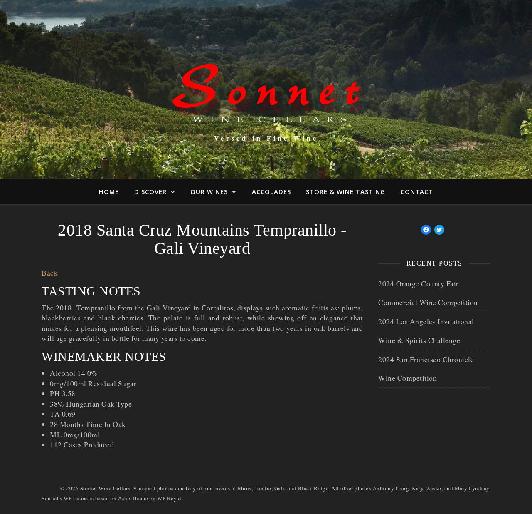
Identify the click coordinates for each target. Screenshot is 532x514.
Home (109, 191)
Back (50, 273)
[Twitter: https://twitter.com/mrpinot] (439, 230)
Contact (417, 191)
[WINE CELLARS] (266, 82)
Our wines (209, 191)
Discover (150, 191)
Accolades (271, 191)
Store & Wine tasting (345, 191)
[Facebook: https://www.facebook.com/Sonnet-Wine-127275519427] (426, 230)
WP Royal (169, 498)
